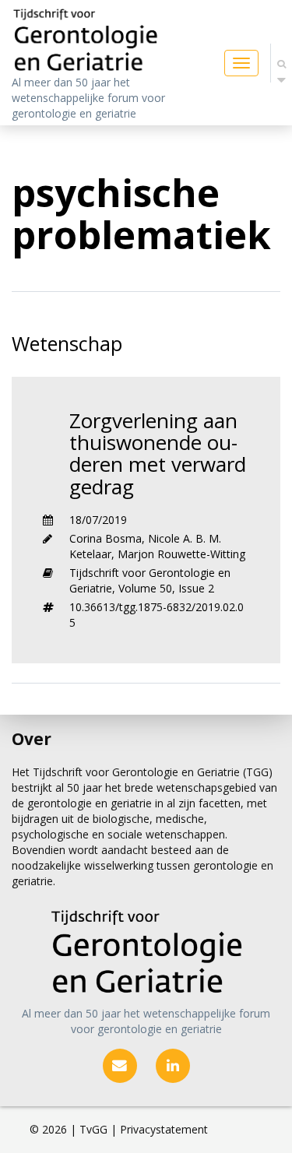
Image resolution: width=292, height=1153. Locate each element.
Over (31, 739)
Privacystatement (164, 1129)
